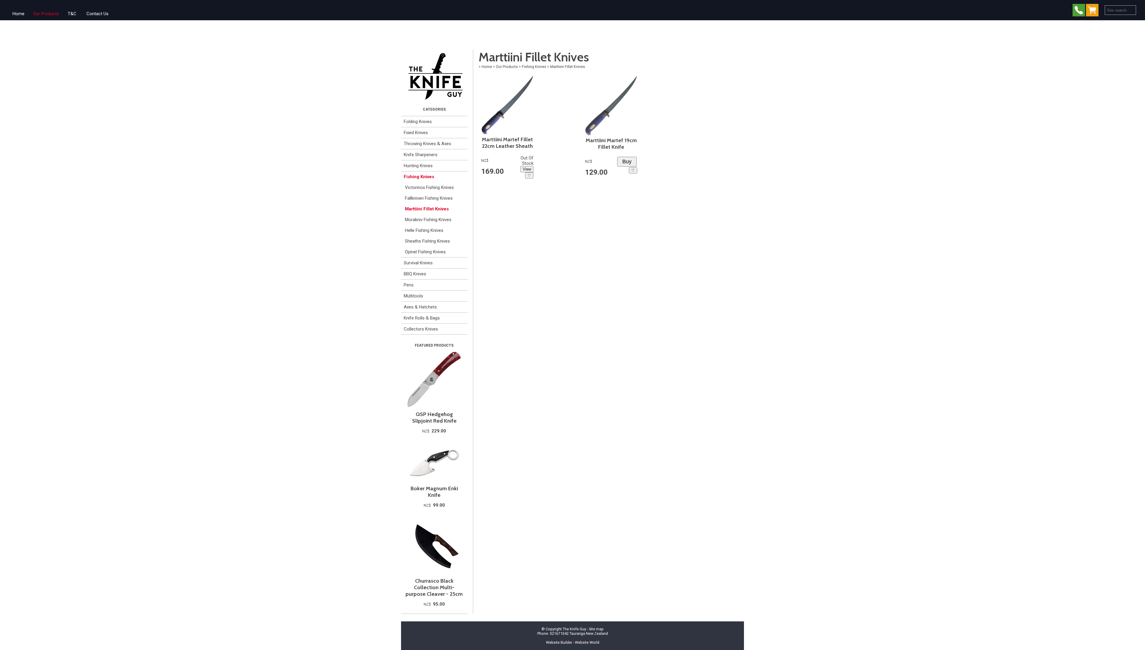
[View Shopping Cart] (1093, 11)
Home (18, 13)
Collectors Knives (421, 329)
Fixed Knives (416, 132)
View (527, 169)
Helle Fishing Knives (424, 230)
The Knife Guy (574, 629)
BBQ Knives (415, 274)
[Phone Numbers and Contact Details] (1079, 11)
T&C (72, 13)
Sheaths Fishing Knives (427, 241)
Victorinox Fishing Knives (429, 187)
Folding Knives (418, 121)
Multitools (413, 296)
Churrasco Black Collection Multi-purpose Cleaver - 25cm (434, 587)
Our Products (46, 13)
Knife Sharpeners (420, 154)
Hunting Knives (418, 165)
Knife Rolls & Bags (422, 318)
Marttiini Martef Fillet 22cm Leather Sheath (507, 142)
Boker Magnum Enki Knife (434, 491)
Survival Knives (418, 263)
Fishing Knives (419, 176)
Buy (627, 162)
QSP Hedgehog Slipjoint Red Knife (434, 417)
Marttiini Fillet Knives (427, 209)
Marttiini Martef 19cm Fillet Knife (611, 143)
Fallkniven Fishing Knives (429, 198)
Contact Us (97, 13)
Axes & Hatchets (420, 307)
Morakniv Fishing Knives (428, 219)
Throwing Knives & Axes (427, 143)
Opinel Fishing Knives (425, 252)
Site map (596, 629)
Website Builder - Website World (572, 642)
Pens (409, 285)
